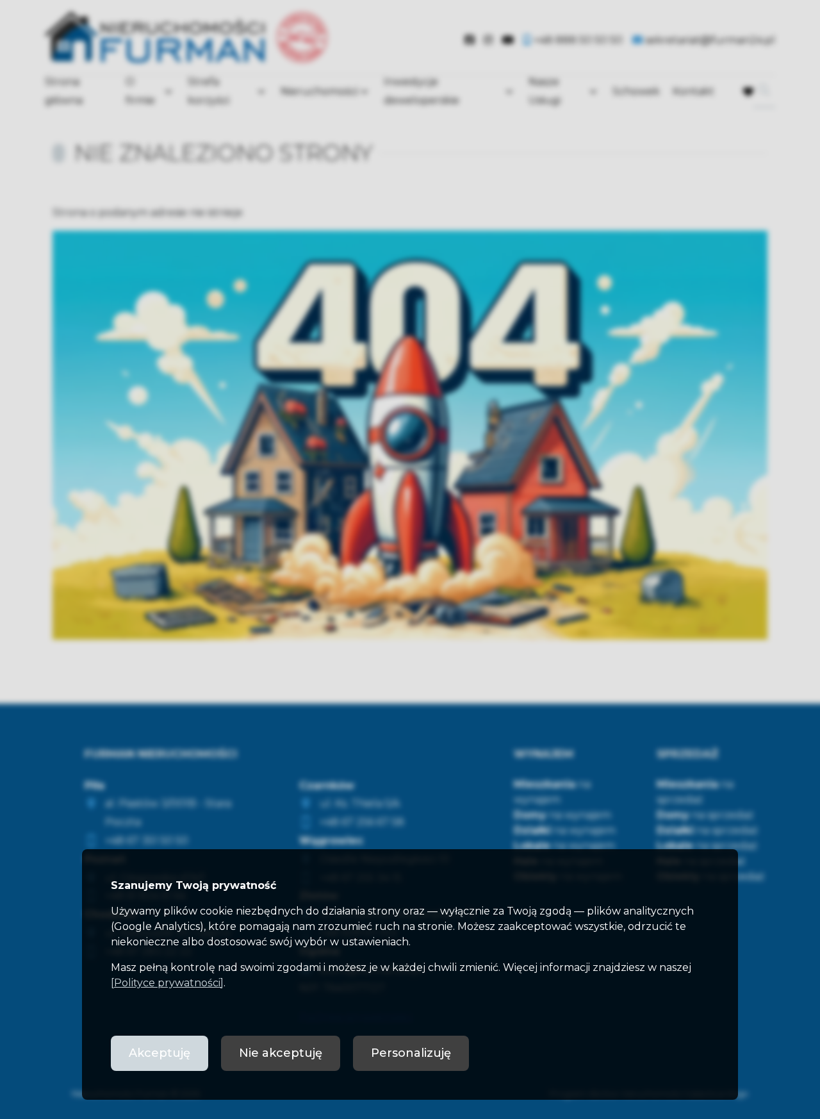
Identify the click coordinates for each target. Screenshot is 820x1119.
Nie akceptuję (280, 1053)
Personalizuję (411, 1053)
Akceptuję (159, 1053)
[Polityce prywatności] (167, 983)
